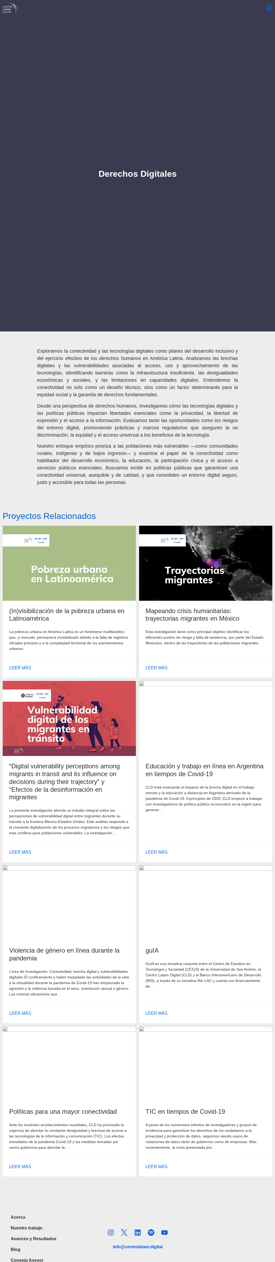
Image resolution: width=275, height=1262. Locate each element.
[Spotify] (151, 1232)
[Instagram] (110, 1232)
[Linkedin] (137, 1232)
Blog (15, 1249)
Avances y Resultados (33, 1238)
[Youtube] (164, 1232)
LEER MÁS (20, 668)
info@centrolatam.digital (137, 1247)
